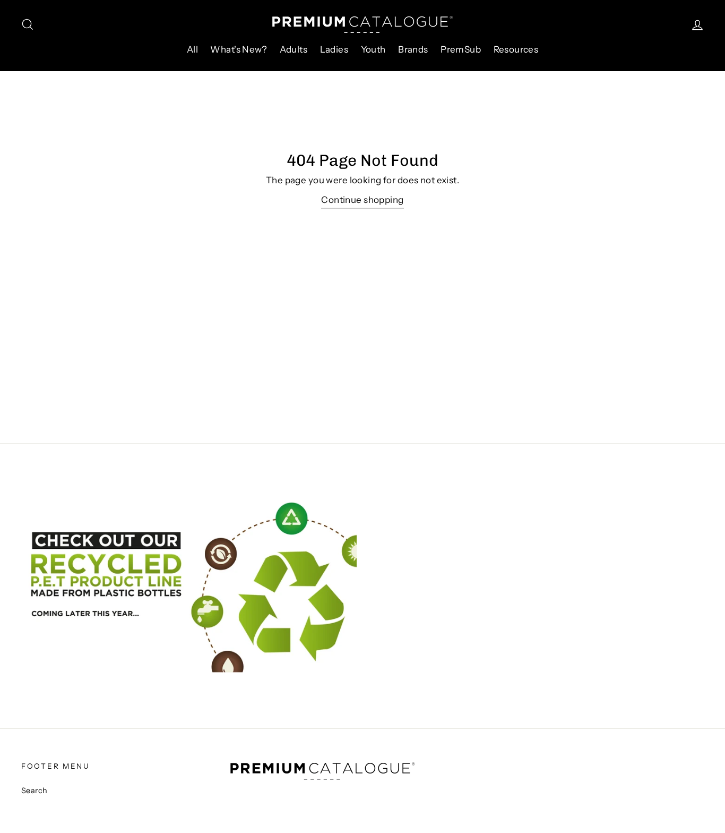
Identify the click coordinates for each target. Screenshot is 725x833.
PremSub (461, 49)
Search (34, 790)
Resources (516, 49)
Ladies (334, 49)
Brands (413, 49)
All (192, 49)
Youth (373, 49)
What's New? (238, 49)
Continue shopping (362, 199)
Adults (294, 49)
